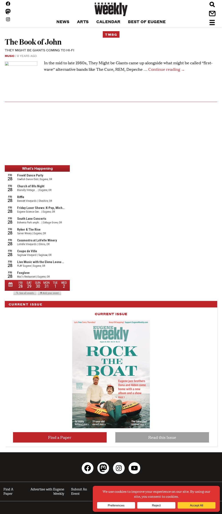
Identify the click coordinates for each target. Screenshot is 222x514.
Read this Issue (162, 437)
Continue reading (166, 69)
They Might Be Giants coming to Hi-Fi (39, 50)
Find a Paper (59, 437)
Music (10, 55)
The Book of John (33, 41)
